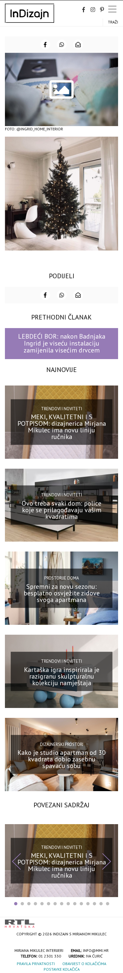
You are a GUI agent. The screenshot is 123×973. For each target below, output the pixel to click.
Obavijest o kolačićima (84, 963)
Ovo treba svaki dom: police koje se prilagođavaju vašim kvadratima (61, 510)
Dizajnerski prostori (61, 744)
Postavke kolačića (62, 969)
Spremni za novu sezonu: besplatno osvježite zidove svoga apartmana (62, 593)
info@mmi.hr (96, 950)
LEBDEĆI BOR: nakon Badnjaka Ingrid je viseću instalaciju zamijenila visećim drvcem (61, 343)
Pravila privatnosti (36, 963)
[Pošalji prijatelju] (78, 45)
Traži (113, 21)
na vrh (111, 921)
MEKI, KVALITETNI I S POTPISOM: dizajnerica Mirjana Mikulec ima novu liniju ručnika (61, 427)
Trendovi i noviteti (61, 408)
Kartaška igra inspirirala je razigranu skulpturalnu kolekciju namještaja (61, 676)
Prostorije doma (61, 578)
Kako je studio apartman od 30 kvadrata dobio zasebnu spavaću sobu (61, 759)
